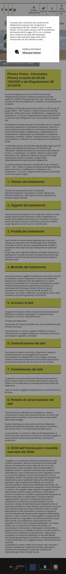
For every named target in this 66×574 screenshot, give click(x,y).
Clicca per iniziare (31, 53)
